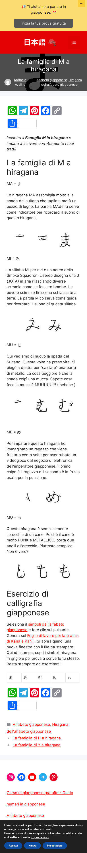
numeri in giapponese (26, 804)
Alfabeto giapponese (52, 80)
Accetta (13, 845)
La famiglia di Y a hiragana (36, 745)
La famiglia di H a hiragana (37, 738)
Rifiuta (32, 845)
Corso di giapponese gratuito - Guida (40, 793)
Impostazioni (54, 845)
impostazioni (40, 837)
